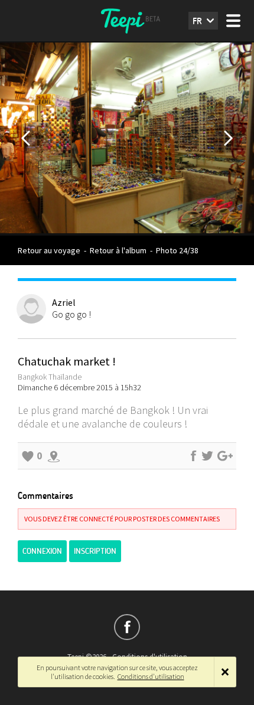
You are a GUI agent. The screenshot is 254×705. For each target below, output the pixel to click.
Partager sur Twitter (207, 456)
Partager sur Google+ (225, 456)
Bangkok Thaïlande (50, 376)
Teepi (127, 20)
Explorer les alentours (54, 456)
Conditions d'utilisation (151, 676)
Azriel (64, 302)
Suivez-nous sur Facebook (127, 627)
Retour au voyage (49, 250)
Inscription (95, 551)
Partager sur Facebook (193, 456)
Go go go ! (71, 314)
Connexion (42, 551)
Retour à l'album (118, 250)
